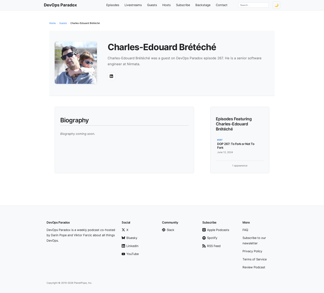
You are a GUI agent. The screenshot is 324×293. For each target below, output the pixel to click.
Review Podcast (253, 267)
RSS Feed (214, 246)
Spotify (212, 238)
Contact (221, 5)
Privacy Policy (252, 251)
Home (52, 23)
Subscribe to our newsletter (254, 240)
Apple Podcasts (218, 230)
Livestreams (133, 5)
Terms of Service (254, 259)
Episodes (112, 5)
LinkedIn (132, 246)
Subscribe (183, 5)
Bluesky (131, 238)
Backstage (202, 5)
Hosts (166, 5)
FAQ (245, 230)
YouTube (132, 254)
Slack (170, 230)
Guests (152, 5)
